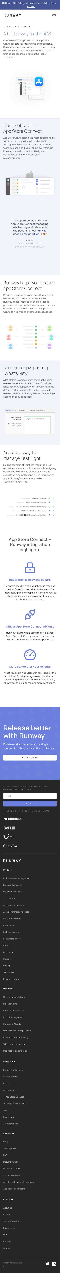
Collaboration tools (12, 891)
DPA (5, 1234)
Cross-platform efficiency (15, 1037)
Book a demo (30, 757)
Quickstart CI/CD (11, 1168)
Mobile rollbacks (11, 932)
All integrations (10, 1123)
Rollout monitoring (12, 918)
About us (7, 1207)
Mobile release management (16, 878)
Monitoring (8, 1117)
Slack (6, 1110)
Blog (5, 1141)
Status (6, 1248)
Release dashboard (12, 885)
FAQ (5, 1155)
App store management (14, 905)
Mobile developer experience (17, 1030)
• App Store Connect (13, 1096)
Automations (9, 898)
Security (7, 959)
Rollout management (13, 1017)
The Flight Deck (10, 1148)
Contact (7, 1214)
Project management (13, 1070)
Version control (10, 1076)
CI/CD (6, 1083)
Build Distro (8, 952)
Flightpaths (8, 925)
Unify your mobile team (14, 997)
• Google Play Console (14, 1103)
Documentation (10, 1161)
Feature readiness (12, 938)
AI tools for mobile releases (16, 911)
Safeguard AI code (12, 1024)
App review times (11, 1175)
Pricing (6, 965)
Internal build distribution (15, 1050)
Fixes (5, 945)
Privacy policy (9, 1228)
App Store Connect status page (18, 1182)
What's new (8, 972)
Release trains (10, 1003)
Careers (7, 1241)
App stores (8, 1090)
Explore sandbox (11, 979)
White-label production (14, 1044)
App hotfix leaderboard (14, 1188)
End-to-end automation (14, 1010)
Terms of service (11, 1221)
